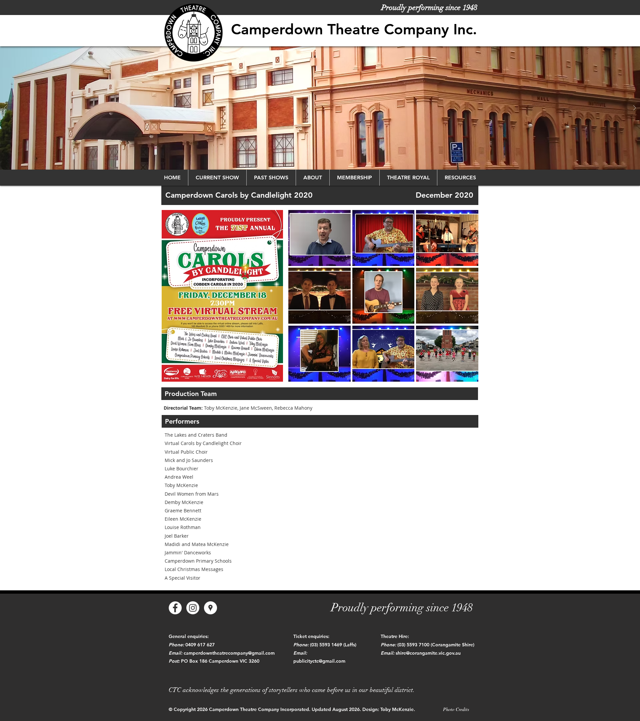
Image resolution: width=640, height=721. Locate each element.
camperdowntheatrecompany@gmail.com (229, 653)
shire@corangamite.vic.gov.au (428, 653)
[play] (465, 376)
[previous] (302, 302)
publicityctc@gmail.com (319, 661)
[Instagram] (192, 607)
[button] (320, 108)
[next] (464, 302)
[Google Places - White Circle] (210, 607)
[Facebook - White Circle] (175, 607)
